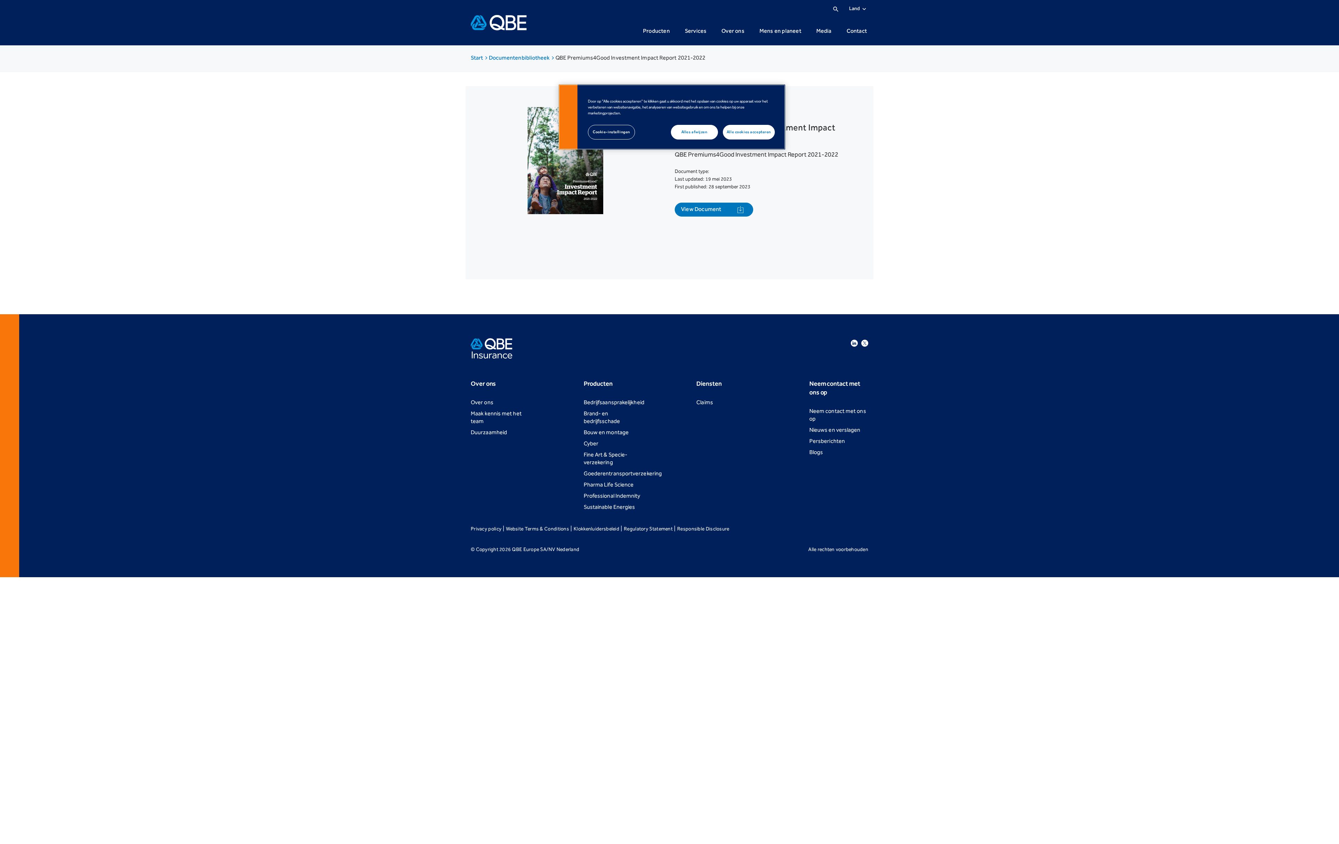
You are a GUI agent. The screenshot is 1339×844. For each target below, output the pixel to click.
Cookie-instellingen (611, 131)
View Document (701, 209)
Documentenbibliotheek (520, 57)
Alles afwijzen (694, 131)
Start (477, 57)
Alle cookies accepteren (749, 131)
